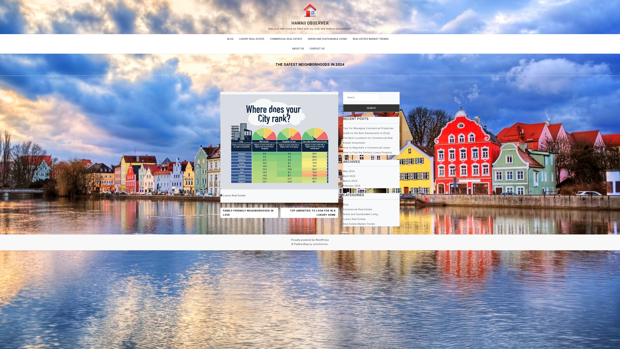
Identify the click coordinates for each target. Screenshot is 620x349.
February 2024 (351, 185)
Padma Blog (301, 244)
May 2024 (349, 171)
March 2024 (350, 181)
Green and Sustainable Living (327, 39)
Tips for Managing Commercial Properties (368, 128)
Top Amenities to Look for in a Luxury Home (313, 212)
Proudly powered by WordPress (310, 239)
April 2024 (349, 176)
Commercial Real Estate (286, 39)
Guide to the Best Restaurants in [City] (366, 133)
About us (298, 48)
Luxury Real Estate (251, 39)
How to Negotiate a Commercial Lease (366, 147)
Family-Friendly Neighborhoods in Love (248, 212)
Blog (230, 39)
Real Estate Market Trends (371, 39)
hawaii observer (310, 23)
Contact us (317, 48)
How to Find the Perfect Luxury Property (367, 152)
